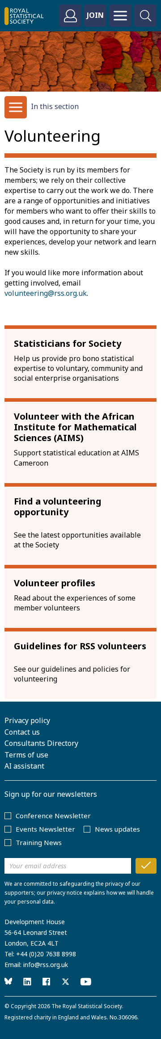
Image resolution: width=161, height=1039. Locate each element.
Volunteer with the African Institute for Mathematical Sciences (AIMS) (75, 427)
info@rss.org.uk (45, 964)
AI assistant (24, 766)
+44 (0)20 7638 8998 (46, 954)
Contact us (22, 732)
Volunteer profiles (54, 583)
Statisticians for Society (67, 343)
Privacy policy (27, 720)
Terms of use (26, 755)
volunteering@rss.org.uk (45, 293)
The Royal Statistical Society (86, 1006)
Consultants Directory (41, 743)
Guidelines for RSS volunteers (80, 646)
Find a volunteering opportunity (58, 506)
